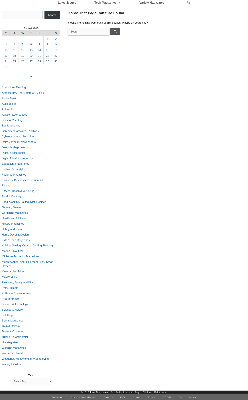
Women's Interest (12, 353)
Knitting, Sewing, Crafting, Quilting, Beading (27, 245)
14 (39, 50)
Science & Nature (12, 309)
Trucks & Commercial (15, 336)
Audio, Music (9, 98)
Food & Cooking (11, 196)
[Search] (115, 31)
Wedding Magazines (14, 347)
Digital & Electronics (14, 152)
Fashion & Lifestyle (13, 169)
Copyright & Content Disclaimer (84, 397)
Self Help (7, 315)
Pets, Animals (10, 287)
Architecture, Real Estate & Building (23, 92)
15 (47, 50)
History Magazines (13, 223)
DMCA (122, 397)
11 (14, 50)
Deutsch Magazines (14, 147)
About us (136, 397)
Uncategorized (10, 342)
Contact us (108, 397)
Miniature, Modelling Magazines (20, 256)
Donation (151, 397)
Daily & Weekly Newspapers (19, 141)
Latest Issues (67, 2)
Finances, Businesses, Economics (22, 180)
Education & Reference (15, 163)
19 (22, 55)
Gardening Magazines (15, 212)
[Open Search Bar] (188, 2)
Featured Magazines (14, 174)
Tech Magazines (105, 2)
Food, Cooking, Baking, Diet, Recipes (24, 201)
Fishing (6, 185)
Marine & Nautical (12, 250)
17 (6, 55)
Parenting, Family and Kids (18, 282)
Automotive (8, 109)
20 (31, 55)
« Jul (29, 76)
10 (6, 50)
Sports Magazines (12, 320)
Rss (180, 397)
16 (55, 50)
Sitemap (192, 397)
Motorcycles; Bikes (13, 271)
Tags (31, 375)
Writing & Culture (12, 364)
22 (47, 55)
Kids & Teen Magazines (16, 240)
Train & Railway (11, 325)
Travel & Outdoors (12, 331)
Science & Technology (15, 304)
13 (31, 50)
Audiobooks (9, 103)
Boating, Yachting (12, 120)
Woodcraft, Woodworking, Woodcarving (25, 358)
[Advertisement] (202, 65)
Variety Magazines (151, 2)
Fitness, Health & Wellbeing (18, 190)
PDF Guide (167, 397)
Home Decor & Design (15, 234)
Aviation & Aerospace (14, 114)
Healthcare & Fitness (14, 218)
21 (39, 55)
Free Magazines (99, 392)
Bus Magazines (11, 125)
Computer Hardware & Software (21, 130)
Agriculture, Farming (14, 87)
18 (14, 55)
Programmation (11, 298)
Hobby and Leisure (13, 229)
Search (52, 14)
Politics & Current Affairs (16, 293)
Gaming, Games (12, 207)
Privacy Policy (57, 397)
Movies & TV (9, 276)
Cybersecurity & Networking (18, 136)
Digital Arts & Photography (17, 158)
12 (22, 50)
